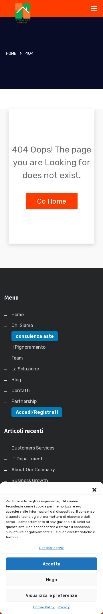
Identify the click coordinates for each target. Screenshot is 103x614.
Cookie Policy (44, 607)
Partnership (24, 401)
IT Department (27, 458)
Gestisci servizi (51, 548)
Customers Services (32, 448)
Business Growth (29, 480)
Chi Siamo (22, 325)
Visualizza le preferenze (51, 595)
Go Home (51, 201)
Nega (51, 579)
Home (11, 53)
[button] (94, 489)
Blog (16, 379)
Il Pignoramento (28, 347)
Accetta (51, 564)
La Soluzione (25, 369)
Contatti (20, 390)
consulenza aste (35, 336)
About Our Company (33, 469)
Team (17, 358)
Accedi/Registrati (37, 412)
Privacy (64, 607)
